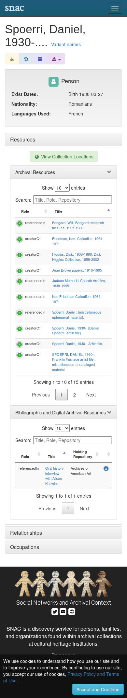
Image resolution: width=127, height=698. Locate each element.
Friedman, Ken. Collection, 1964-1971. (78, 241)
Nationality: (24, 104)
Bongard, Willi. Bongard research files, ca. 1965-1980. (78, 225)
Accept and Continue (98, 689)
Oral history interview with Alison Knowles (54, 475)
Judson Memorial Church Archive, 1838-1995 (79, 283)
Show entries (63, 187)
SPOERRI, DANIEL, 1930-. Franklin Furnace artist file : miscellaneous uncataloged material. (73, 362)
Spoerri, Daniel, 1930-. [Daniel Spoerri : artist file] (75, 330)
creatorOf (32, 238)
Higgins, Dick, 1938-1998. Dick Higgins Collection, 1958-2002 (76, 256)
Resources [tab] (22, 139)
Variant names (66, 44)
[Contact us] (63, 610)
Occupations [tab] (24, 547)
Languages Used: (31, 113)
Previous (41, 394)
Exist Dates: (24, 94)
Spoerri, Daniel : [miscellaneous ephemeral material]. (77, 314)
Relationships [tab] (26, 532)
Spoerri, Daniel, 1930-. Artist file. (77, 343)
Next (91, 394)
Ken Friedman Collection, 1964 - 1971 (77, 299)
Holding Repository (82, 454)
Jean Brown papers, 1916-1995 (77, 270)
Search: (23, 199)
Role (25, 211)
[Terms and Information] (72, 610)
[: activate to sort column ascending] (106, 454)
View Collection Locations (66, 156)
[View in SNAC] (106, 469)
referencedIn (35, 222)
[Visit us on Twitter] (54, 610)
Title (58, 211)
